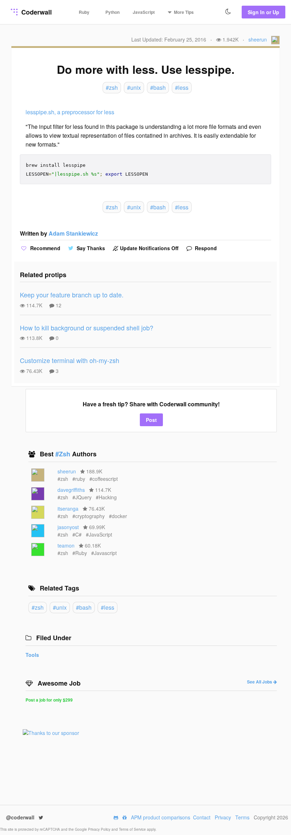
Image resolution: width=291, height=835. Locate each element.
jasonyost (68, 527)
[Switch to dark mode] (228, 11)
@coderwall (21, 817)
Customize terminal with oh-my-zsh (69, 360)
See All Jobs (260, 682)
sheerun (257, 39)
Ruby (84, 12)
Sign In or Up (263, 12)
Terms (242, 817)
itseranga (67, 508)
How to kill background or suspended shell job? (86, 327)
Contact (201, 817)
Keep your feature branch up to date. (71, 294)
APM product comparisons (160, 817)
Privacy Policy (99, 829)
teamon (66, 545)
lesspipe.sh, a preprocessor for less (70, 112)
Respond (205, 248)
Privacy (223, 817)
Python (112, 12)
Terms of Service (133, 829)
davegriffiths (71, 489)
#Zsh (63, 453)
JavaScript (144, 12)
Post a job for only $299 (49, 700)
